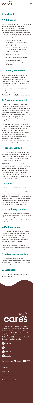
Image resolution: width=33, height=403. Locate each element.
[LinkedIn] (3, 343)
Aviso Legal (5, 372)
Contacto (5, 367)
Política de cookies (8, 376)
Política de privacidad (9, 380)
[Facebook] (3, 351)
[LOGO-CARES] (7, 3)
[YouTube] (3, 355)
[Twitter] (3, 347)
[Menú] (31, 3)
